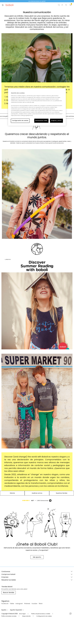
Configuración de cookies (20, 120)
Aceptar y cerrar (56, 120)
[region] (37, 107)
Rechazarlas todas (41, 120)
